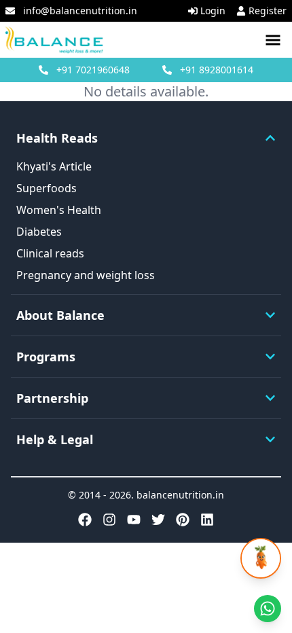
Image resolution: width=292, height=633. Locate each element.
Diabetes (39, 231)
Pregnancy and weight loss (85, 275)
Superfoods (46, 188)
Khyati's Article (54, 166)
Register (268, 10)
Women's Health (58, 209)
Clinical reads (50, 253)
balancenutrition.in (180, 494)
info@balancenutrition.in (80, 10)
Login (212, 10)
